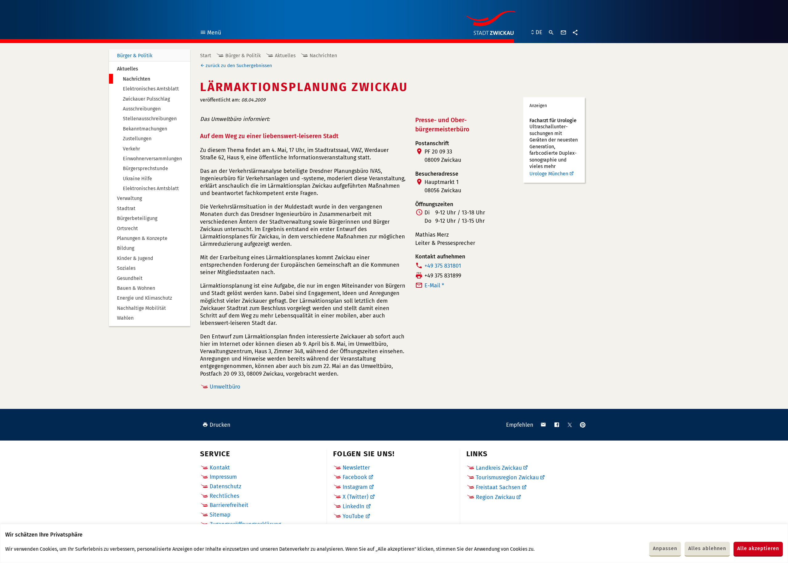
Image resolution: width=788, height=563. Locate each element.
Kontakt (220, 467)
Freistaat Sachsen (498, 487)
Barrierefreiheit (229, 505)
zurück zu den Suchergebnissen (239, 65)
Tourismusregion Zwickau (507, 477)
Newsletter (356, 467)
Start (205, 55)
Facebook (355, 477)
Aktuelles (285, 55)
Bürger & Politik (134, 55)
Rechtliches (224, 496)
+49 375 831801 (442, 265)
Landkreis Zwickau (499, 468)
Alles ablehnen (707, 548)
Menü (210, 33)
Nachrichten (323, 55)
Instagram (355, 487)
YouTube (353, 516)
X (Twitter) (355, 496)
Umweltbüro (225, 386)
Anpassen (665, 548)
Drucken (220, 424)
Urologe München (548, 174)
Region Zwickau (495, 497)
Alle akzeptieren (758, 548)
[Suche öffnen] (551, 32)
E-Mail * (434, 285)
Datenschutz (225, 486)
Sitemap (220, 514)
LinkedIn (353, 506)
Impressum (223, 476)
